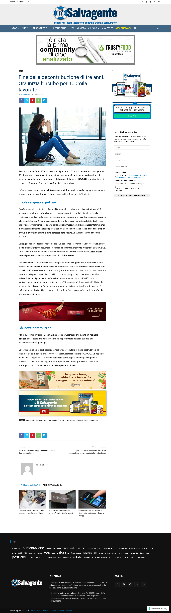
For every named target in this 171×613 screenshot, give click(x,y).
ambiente (57, 548)
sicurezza (87, 558)
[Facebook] (142, 2)
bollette (108, 548)
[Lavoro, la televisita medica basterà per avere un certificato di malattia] (32, 499)
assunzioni (30, 420)
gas (53, 553)
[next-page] (24, 520)
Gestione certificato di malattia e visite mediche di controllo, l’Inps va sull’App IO (91, 513)
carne (115, 548)
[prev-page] (20, 520)
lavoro (62, 420)
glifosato (63, 552)
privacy (44, 558)
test (126, 558)
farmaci (39, 553)
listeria (101, 553)
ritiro (59, 558)
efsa (25, 553)
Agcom (14, 548)
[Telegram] (150, 2)
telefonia (119, 557)
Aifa (19, 548)
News (14, 28)
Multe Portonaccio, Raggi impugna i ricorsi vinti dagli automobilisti (38, 451)
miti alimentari (123, 553)
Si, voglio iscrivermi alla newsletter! (132, 195)
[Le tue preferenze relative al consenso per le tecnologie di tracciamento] (158, 608)
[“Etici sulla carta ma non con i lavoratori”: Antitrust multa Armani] (62, 499)
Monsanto (133, 553)
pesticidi (19, 557)
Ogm (142, 553)
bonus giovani (41, 420)
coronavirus (147, 548)
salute (77, 557)
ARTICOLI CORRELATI (30, 485)
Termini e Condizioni (49, 611)
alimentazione (33, 547)
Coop (138, 548)
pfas (30, 557)
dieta (14, 553)
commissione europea (127, 548)
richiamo (52, 557)
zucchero (141, 558)
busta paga (53, 420)
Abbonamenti (40, 28)
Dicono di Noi (60, 28)
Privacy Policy (35, 611)
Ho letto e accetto (131, 176)
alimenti (49, 548)
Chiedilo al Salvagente (100, 28)
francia (47, 553)
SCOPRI (132, 115)
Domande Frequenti (64, 611)
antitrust (68, 548)
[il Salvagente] (85, 14)
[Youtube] (159, 2)
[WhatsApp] (38, 100)
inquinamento (90, 552)
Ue (135, 558)
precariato (94, 420)
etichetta (32, 553)
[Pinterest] (32, 100)
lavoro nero (71, 420)
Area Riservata (123, 28)
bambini (81, 548)
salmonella (67, 558)
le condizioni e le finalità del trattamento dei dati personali (131, 176)
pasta (147, 553)
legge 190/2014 (82, 420)
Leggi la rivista (77, 28)
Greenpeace (76, 553)
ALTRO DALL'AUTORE (52, 485)
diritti (20, 553)
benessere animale (95, 548)
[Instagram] (146, 2)
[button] (158, 28)
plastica (37, 558)
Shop (25, 28)
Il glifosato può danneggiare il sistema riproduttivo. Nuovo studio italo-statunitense (87, 451)
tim (131, 557)
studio (111, 558)
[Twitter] (154, 2)
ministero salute (110, 553)
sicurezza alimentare (99, 558)
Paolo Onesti (25, 95)
